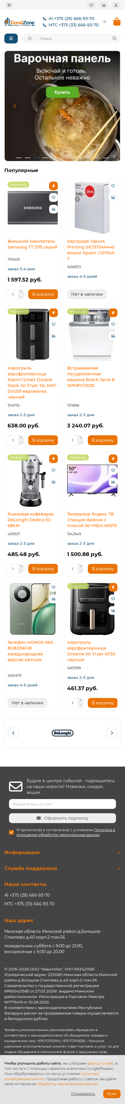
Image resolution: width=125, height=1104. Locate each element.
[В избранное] (53, 197)
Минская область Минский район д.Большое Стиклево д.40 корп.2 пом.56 (52, 934)
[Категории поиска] (30, 38)
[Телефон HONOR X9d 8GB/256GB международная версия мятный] (33, 609)
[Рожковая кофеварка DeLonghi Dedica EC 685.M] (33, 480)
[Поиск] (114, 38)
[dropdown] (9, 5)
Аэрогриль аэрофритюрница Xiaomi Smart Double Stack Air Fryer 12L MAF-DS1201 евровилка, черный (33, 382)
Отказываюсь (83, 1094)
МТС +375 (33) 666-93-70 (74, 25)
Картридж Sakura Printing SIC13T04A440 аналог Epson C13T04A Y (91, 250)
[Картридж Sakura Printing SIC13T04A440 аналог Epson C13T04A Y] (92, 208)
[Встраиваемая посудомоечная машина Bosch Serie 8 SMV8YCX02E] (92, 334)
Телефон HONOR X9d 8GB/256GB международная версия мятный (30, 651)
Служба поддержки (30, 868)
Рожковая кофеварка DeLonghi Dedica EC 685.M (30, 519)
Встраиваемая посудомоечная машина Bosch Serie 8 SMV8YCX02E (91, 376)
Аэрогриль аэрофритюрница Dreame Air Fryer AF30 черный (91, 651)
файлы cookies (101, 1063)
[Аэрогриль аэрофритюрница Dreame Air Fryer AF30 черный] (92, 609)
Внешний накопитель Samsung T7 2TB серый (32, 244)
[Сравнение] (103, 5)
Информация (22, 852)
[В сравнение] (53, 209)
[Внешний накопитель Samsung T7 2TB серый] (33, 208)
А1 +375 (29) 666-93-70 (71, 18)
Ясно (112, 1094)
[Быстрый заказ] (53, 186)
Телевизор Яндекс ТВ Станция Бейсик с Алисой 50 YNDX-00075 (92, 519)
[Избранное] (91, 5)
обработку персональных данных (67, 1084)
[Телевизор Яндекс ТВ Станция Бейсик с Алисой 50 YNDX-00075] (92, 480)
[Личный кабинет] (116, 5)
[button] (15, 106)
